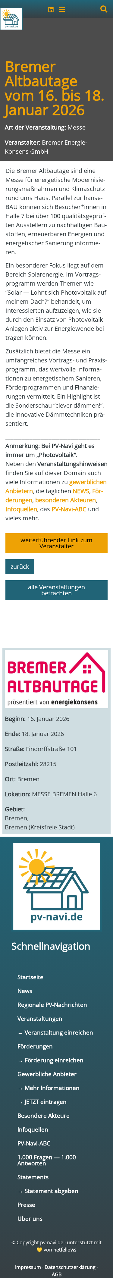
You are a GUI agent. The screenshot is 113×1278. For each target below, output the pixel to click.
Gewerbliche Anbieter (47, 1074)
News (24, 991)
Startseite (30, 977)
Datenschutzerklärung (70, 1267)
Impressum (28, 1267)
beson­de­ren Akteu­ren (65, 500)
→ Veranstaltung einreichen (55, 1032)
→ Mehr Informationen (48, 1088)
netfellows (65, 1249)
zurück (20, 566)
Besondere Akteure (43, 1115)
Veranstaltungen (39, 1018)
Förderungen (35, 1046)
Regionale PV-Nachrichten (52, 1005)
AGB (56, 1274)
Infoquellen (32, 1129)
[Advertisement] (56, 621)
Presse (26, 1205)
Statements (33, 1177)
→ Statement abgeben (47, 1191)
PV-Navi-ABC (33, 1143)
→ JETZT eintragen (42, 1102)
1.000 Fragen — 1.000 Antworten (46, 1160)
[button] (104, 9)
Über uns (29, 1218)
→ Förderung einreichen (50, 1060)
